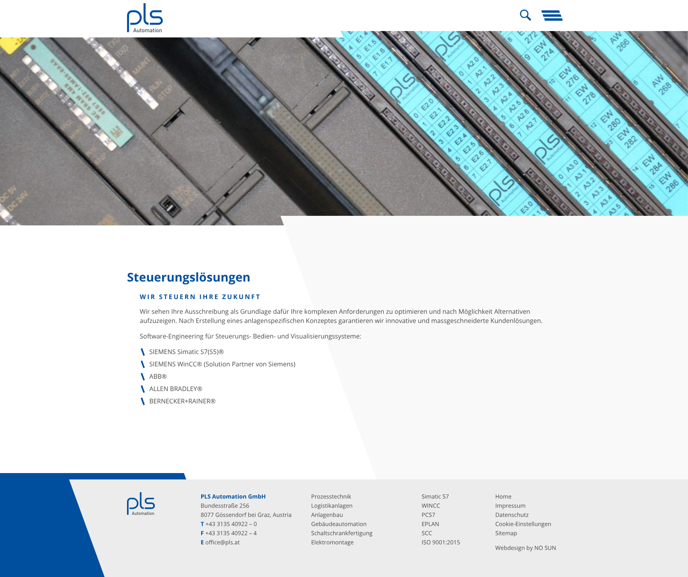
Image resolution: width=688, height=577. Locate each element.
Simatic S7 (435, 497)
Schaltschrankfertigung (342, 533)
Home (503, 497)
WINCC (431, 506)
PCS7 (428, 515)
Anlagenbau (327, 515)
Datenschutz (512, 515)
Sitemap (506, 533)
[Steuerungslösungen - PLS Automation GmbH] (145, 17)
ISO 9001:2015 (441, 542)
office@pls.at (222, 542)
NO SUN (545, 548)
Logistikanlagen (332, 506)
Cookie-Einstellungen (523, 524)
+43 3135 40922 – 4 (231, 533)
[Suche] (525, 16)
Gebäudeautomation (339, 524)
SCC (427, 533)
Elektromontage (332, 542)
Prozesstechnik (331, 497)
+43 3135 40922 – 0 (231, 524)
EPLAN (430, 524)
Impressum (510, 506)
